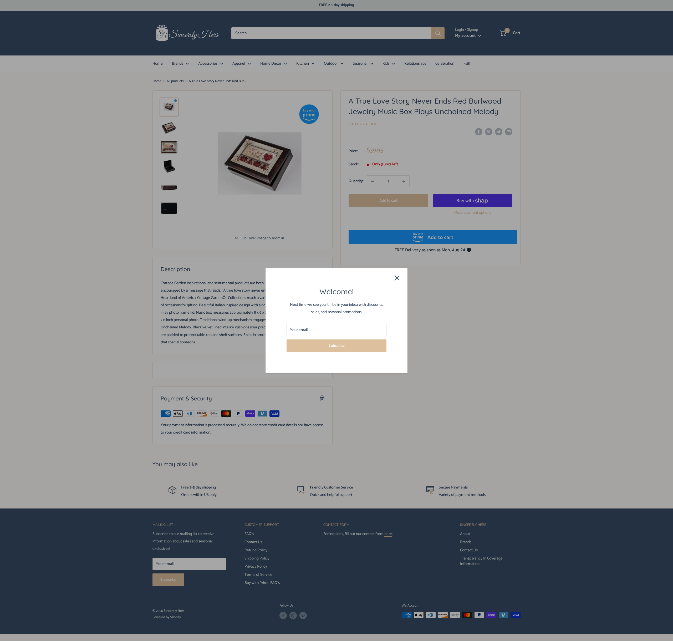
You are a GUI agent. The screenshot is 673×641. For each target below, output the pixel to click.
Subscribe (337, 345)
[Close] (397, 278)
